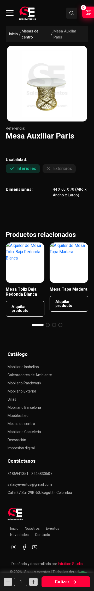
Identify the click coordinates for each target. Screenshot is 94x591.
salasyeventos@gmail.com (30, 484)
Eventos (52, 528)
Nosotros (32, 528)
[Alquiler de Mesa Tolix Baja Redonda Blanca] (25, 262)
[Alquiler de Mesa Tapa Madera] (69, 262)
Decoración (17, 440)
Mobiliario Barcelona (24, 407)
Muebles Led (18, 415)
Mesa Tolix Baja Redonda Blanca (21, 292)
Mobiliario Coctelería (24, 432)
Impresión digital (21, 448)
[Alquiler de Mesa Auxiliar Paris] (47, 83)
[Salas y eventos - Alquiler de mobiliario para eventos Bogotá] (27, 13)
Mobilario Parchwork (24, 383)
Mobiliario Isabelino (23, 367)
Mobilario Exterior (22, 391)
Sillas (12, 399)
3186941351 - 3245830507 (30, 474)
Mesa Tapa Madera (68, 289)
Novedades (19, 535)
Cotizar (62, 581)
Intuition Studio (70, 564)
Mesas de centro (30, 34)
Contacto (42, 535)
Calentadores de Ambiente (30, 375)
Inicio (13, 34)
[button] (38, 325)
